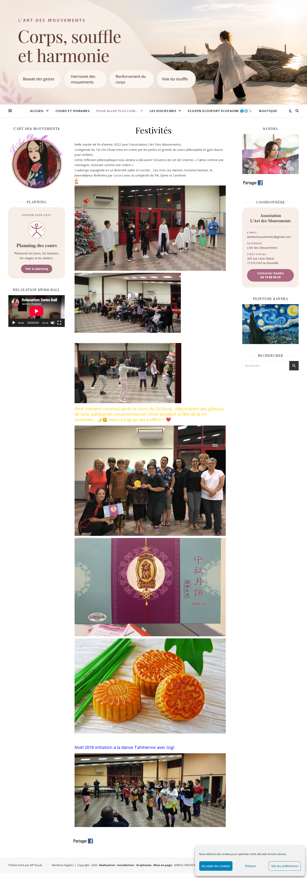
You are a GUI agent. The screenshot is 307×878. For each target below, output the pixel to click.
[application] (36, 311)
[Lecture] (14, 323)
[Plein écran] (59, 323)
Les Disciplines (163, 111)
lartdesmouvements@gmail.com (269, 237)
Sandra (118, 175)
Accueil (37, 111)
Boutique (268, 111)
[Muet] (53, 323)
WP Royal (36, 865)
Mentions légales (63, 865)
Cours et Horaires (73, 111)
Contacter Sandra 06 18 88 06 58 (270, 275)
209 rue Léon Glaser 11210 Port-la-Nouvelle (262, 261)
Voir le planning (36, 269)
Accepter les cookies (216, 866)
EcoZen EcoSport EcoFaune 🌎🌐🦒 (220, 111)
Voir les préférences (284, 866)
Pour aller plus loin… (117, 111)
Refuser (250, 866)
